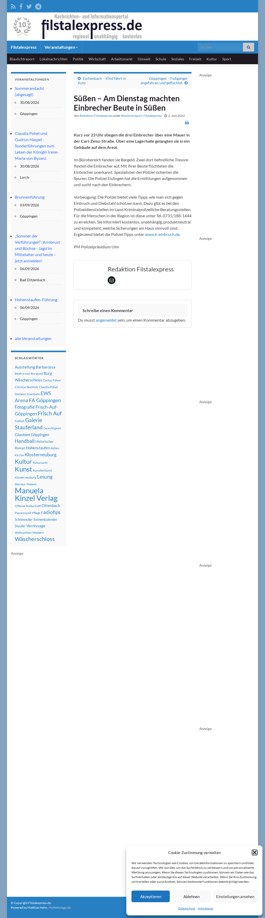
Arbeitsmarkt (121, 59)
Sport (226, 59)
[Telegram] (38, 5)
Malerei (31, 484)
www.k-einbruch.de (162, 234)
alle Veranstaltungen (33, 338)
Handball (25, 441)
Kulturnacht (40, 462)
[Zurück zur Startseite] (132, 26)
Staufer (20, 526)
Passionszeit (23, 513)
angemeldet (106, 319)
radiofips (50, 512)
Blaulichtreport (22, 59)
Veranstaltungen (60, 47)
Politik (78, 59)
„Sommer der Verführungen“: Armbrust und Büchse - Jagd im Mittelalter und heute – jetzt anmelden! (37, 248)
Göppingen (40, 434)
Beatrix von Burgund (29, 373)
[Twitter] (29, 5)
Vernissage (35, 525)
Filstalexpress (23, 47)
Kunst (23, 469)
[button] (254, 852)
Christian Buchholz (26, 387)
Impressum (205, 908)
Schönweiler (24, 519)
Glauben (22, 434)
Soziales (177, 59)
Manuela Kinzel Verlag (36, 494)
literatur (20, 484)
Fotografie (25, 407)
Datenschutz (186, 908)
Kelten (55, 448)
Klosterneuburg (40, 454)
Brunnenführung (30, 196)
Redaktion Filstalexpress (96, 116)
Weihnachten (23, 532)
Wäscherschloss (35, 539)
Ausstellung (25, 367)
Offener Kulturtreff (28, 506)
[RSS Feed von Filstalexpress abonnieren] (13, 5)
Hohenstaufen (38, 447)
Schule (161, 59)
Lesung (45, 477)
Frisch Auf (50, 413)
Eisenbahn (33, 394)
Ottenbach (51, 505)
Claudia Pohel (48, 387)
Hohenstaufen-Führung (36, 299)
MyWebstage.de (60, 907)
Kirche (19, 455)
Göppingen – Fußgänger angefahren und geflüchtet (164, 80)
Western (38, 532)
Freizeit (195, 59)
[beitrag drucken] (187, 122)
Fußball (19, 421)
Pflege (36, 513)
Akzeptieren (150, 896)
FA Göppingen (45, 400)
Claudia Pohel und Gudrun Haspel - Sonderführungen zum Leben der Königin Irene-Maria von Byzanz (37, 146)
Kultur (212, 59)
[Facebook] (21, 5)
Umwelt (144, 59)
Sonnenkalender (45, 519)
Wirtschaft (97, 59)
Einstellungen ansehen (235, 896)
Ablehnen (191, 896)
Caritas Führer (52, 380)
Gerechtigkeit (52, 428)
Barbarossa (45, 367)
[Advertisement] (50, 634)
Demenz (20, 394)
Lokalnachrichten (54, 59)
